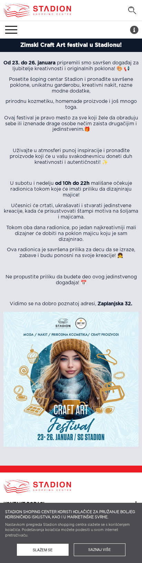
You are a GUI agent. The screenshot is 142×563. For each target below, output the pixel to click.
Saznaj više (99, 549)
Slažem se (43, 549)
